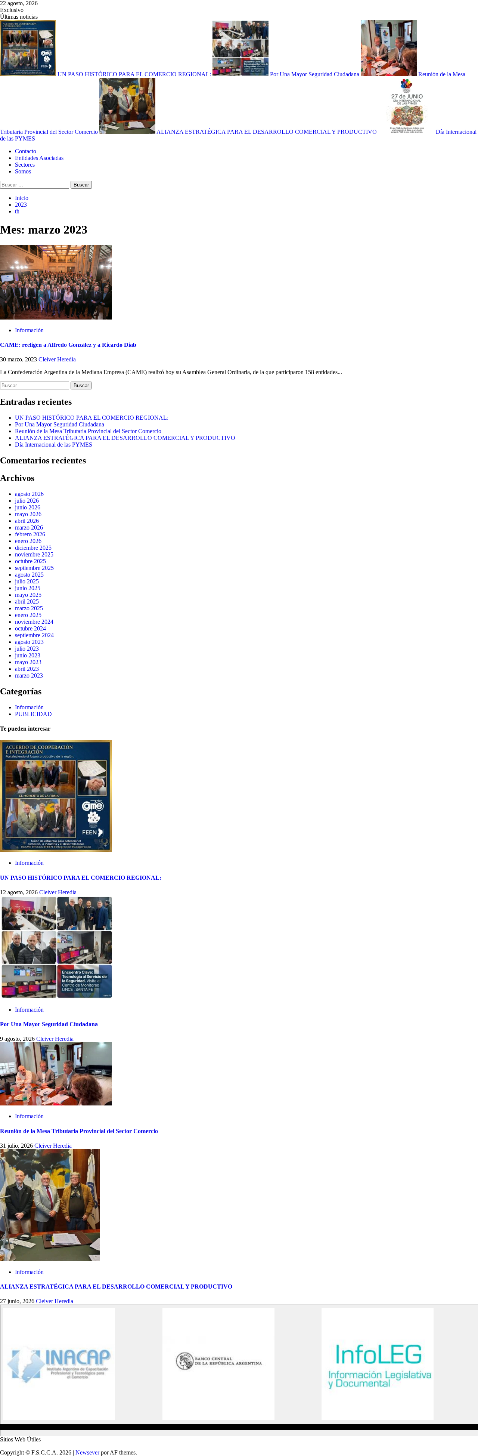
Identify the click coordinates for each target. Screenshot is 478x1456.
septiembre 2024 (34, 635)
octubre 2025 (30, 561)
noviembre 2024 (34, 622)
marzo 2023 (29, 675)
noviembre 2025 (34, 554)
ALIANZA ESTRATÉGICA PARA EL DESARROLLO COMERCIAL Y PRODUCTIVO (267, 132)
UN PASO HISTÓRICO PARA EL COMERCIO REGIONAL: (135, 74)
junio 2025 (27, 588)
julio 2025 (27, 581)
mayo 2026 (28, 514)
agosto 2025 (29, 574)
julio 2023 (27, 648)
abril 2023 (27, 669)
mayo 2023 (28, 662)
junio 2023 (27, 655)
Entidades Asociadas (39, 158)
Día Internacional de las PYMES (53, 444)
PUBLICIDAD (33, 714)
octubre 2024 (30, 628)
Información (29, 330)
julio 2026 (27, 500)
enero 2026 (28, 541)
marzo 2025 (29, 608)
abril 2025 (27, 601)
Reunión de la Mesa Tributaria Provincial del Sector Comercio (88, 431)
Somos (23, 171)
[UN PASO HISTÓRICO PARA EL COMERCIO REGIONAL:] (56, 850)
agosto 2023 (29, 642)
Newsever (87, 1452)
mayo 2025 (28, 595)
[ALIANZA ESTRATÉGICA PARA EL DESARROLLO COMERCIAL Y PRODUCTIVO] (50, 1259)
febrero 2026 (30, 534)
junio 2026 (27, 507)
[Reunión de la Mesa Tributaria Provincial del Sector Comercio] (56, 1103)
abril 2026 (27, 521)
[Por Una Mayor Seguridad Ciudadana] (56, 997)
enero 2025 (28, 615)
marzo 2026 (29, 527)
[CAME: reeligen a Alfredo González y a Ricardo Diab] (56, 317)
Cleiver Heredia (57, 359)
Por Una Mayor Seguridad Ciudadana (315, 74)
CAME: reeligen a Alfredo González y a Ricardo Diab (68, 345)
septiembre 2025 (34, 568)
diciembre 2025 (33, 548)
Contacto (25, 151)
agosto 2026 (29, 494)
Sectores (25, 164)
